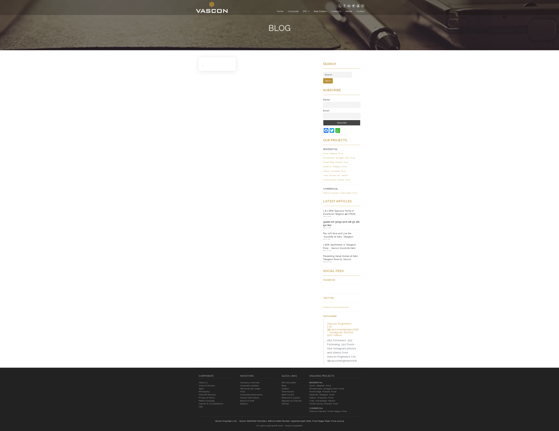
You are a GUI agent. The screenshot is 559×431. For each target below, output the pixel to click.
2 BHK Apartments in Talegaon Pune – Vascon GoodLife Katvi (339, 246)
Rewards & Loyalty (291, 398)
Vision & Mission (207, 386)
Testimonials (288, 392)
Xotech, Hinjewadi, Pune (334, 171)
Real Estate (320, 11)
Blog (284, 386)
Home (280, 11)
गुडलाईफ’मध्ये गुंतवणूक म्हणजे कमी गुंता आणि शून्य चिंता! (341, 223)
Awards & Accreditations (211, 404)
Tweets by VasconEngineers (336, 307)
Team (201, 389)
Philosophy (204, 392)
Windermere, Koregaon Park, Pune (339, 158)
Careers (285, 389)
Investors (336, 11)
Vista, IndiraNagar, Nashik (322, 401)
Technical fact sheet (250, 389)
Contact (360, 11)
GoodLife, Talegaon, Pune (335, 167)
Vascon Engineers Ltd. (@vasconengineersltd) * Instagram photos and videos (343, 329)
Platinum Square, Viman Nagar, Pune (340, 193)
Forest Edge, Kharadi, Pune (335, 162)
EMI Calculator (289, 382)
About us (203, 382)
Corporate (293, 11)
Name (326, 100)
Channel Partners (207, 395)
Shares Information (249, 398)
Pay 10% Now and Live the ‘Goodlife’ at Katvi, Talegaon (338, 235)
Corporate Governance (251, 395)
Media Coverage (207, 401)
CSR (201, 407)
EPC (305, 11)
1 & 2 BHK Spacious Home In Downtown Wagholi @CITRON (339, 212)
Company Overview (250, 382)
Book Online (288, 395)
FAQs (242, 392)
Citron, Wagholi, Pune (333, 153)
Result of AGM (247, 401)
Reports (244, 404)
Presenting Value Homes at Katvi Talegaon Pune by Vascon (340, 257)
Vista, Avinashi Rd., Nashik (335, 175)
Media (349, 11)
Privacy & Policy (207, 398)
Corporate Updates (249, 386)
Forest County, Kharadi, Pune (336, 180)
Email (326, 110)
